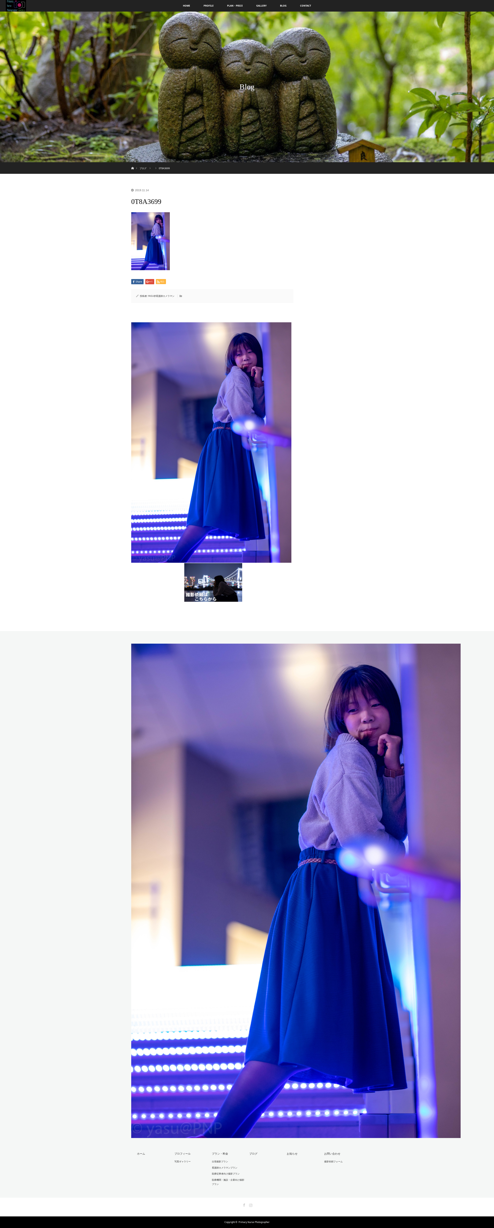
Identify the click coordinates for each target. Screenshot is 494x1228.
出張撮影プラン (220, 1161)
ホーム (141, 1153)
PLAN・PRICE (235, 5)
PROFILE (209, 5)
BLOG (283, 5)
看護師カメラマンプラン (224, 1167)
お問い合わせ (332, 1153)
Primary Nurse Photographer (254, 1222)
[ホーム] (132, 163)
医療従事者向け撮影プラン (226, 1173)
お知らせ (292, 1153)
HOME (186, 5)
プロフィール (182, 1153)
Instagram (250, 1204)
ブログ (253, 1153)
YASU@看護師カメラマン (161, 296)
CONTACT (305, 5)
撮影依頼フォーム (333, 1161)
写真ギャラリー (182, 1161)
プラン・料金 (220, 1153)
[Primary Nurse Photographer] (296, 1135)
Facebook (244, 1204)
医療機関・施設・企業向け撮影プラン (228, 1182)
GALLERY (261, 5)
